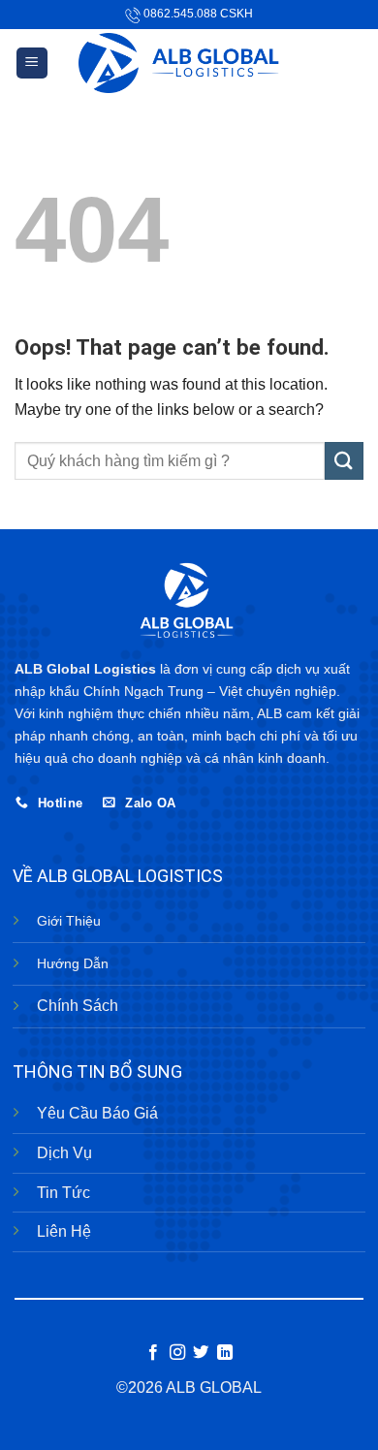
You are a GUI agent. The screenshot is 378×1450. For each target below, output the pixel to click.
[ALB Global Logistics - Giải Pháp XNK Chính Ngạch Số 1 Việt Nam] (189, 63)
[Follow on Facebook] (153, 1353)
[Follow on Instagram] (177, 1353)
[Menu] (32, 63)
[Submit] (344, 461)
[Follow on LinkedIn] (225, 1353)
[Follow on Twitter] (200, 1353)
